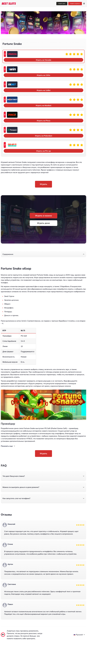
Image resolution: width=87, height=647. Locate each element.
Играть (43, 184)
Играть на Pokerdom (43, 136)
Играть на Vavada (43, 60)
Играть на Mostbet (43, 105)
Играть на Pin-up (43, 151)
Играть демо (61, 3)
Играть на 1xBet (43, 90)
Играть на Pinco (43, 121)
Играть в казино (43, 215)
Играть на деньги (75, 3)
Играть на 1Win (43, 75)
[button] (43, 254)
